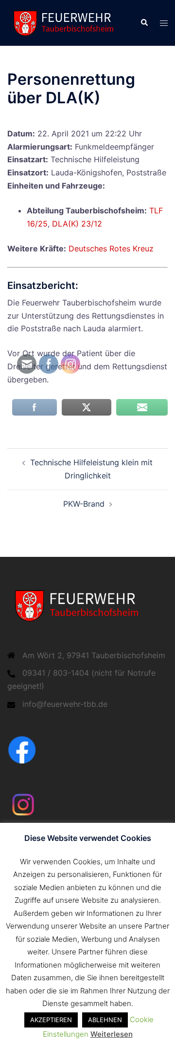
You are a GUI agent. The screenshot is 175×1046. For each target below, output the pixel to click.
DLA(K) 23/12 (77, 223)
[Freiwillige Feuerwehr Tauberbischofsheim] (66, 22)
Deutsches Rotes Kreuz (111, 248)
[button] (144, 23)
